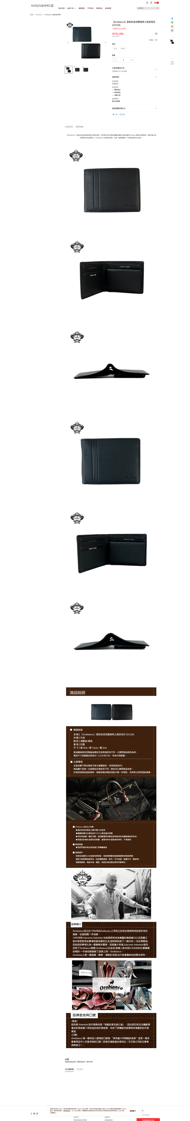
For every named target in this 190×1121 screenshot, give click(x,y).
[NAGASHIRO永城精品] (42, 5)
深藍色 (123, 48)
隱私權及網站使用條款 (80, 1120)
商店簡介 (76, 1117)
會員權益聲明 (109, 1120)
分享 (116, 114)
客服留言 (107, 1117)
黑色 (115, 48)
